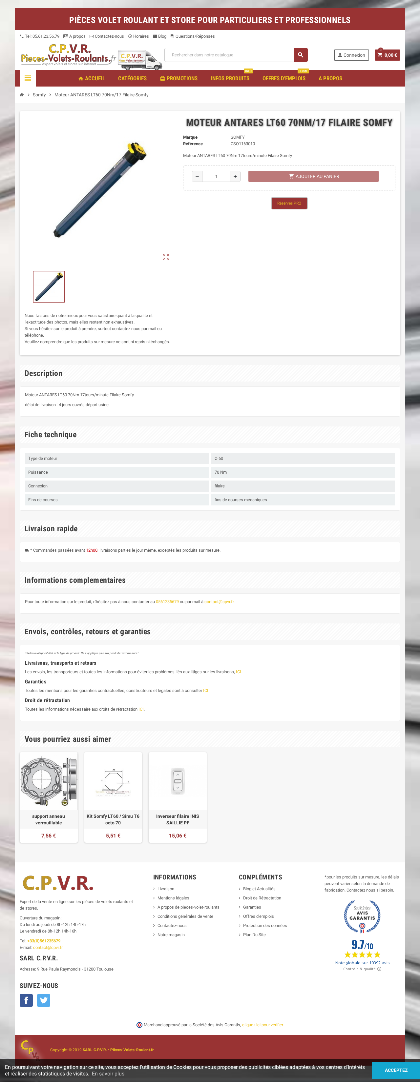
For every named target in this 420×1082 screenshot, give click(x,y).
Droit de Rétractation (262, 897)
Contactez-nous (109, 36)
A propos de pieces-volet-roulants (189, 907)
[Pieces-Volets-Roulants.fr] (69, 54)
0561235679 (167, 601)
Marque (190, 137)
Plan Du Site (254, 934)
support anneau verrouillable (48, 819)
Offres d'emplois (258, 916)
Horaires (138, 36)
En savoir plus (108, 1074)
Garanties (252, 907)
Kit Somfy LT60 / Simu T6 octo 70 (113, 819)
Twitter (43, 1000)
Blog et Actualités (259, 888)
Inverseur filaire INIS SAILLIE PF (177, 819)
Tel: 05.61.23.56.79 (39, 36)
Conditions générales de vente (185, 916)
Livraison (166, 888)
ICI (238, 671)
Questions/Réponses (192, 36)
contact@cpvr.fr (219, 601)
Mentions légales (173, 897)
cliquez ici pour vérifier (262, 1024)
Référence (193, 143)
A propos (77, 36)
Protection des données (265, 925)
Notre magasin (171, 934)
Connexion (351, 55)
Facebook (26, 1000)
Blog (159, 36)
